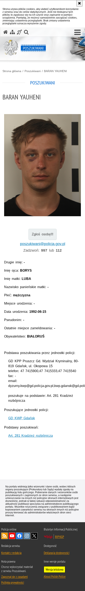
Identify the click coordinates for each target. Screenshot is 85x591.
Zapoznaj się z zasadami (14, 577)
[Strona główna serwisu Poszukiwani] (5, 32)
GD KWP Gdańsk (21, 418)
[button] (77, 32)
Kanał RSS (4, 536)
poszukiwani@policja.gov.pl (42, 244)
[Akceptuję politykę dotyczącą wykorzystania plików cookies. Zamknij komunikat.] (79, 3)
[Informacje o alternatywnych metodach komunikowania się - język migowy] (19, 32)
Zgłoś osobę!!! (42, 234)
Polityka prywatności (12, 582)
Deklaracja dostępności (56, 553)
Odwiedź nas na (12, 536)
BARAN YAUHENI (55, 71)
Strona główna (11, 71)
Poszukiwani (33, 71)
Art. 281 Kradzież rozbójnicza (30, 435)
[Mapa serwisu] (12, 32)
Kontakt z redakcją (11, 553)
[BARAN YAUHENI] (42, 165)
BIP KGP (59, 537)
